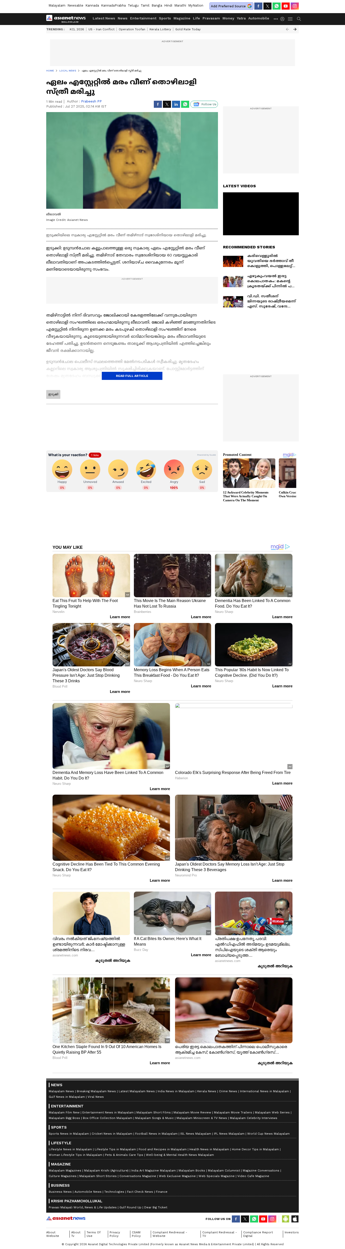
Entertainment (143, 18)
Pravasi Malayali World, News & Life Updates (83, 1207)
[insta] (295, 6)
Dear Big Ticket (155, 1207)
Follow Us (209, 104)
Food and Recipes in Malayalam (163, 1149)
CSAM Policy (136, 1234)
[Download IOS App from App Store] (295, 1218)
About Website (52, 1234)
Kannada (92, 5)
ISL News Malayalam (195, 1133)
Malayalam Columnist (224, 1170)
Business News (60, 1191)
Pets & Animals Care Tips (124, 1155)
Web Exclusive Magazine (177, 1176)
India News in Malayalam (176, 1091)
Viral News (96, 1097)
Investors (292, 1232)
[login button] (283, 19)
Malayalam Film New (64, 1112)
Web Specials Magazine (217, 1176)
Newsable (75, 5)
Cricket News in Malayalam (112, 1133)
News (123, 18)
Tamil (145, 5)
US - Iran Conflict (101, 29)
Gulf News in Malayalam (67, 1097)
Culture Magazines (63, 1176)
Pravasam (211, 18)
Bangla (157, 5)
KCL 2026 (77, 29)
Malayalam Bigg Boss (64, 1118)
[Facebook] (258, 6)
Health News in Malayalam (209, 1149)
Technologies (114, 1191)
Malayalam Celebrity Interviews (253, 1118)
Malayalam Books (192, 1170)
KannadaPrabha (113, 5)
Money (228, 18)
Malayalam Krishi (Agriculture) (106, 1170)
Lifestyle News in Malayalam (70, 1149)
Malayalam (56, 5)
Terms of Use (94, 1234)
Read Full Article (132, 376)
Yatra (241, 18)
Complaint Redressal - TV (219, 1234)
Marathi (180, 5)
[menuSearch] (299, 19)
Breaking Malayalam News (96, 1091)
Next (295, 29)
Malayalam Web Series (272, 1112)
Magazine (182, 18)
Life (196, 18)
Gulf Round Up (130, 1207)
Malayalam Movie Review (192, 1112)
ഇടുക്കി (53, 394)
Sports (165, 18)
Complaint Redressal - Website (170, 1234)
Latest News (104, 18)
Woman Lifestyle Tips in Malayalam (75, 1155)
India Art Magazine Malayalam (153, 1170)
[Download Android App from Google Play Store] (286, 1218)
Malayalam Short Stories (98, 1176)
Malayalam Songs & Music (154, 1118)
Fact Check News (140, 1191)
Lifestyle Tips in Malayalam (115, 1149)
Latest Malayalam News (137, 1091)
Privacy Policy (115, 1234)
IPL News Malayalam (229, 1133)
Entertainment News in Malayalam (108, 1112)
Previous (287, 29)
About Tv (75, 1234)
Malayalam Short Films (153, 1112)
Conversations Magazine (137, 1176)
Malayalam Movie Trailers (233, 1112)
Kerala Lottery (160, 29)
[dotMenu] (276, 19)
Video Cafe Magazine (253, 1176)
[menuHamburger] (290, 19)
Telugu (133, 5)
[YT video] (286, 6)
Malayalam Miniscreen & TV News (202, 1118)
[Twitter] (267, 6)
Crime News (228, 1091)
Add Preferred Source (228, 6)
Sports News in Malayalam (69, 1133)
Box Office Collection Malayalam (107, 1118)
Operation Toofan (132, 29)
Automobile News (88, 1191)
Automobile (258, 18)
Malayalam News (61, 1091)
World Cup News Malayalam (268, 1133)
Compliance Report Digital (258, 1234)
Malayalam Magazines (65, 1170)
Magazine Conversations (261, 1170)
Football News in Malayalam (156, 1133)
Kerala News (206, 1091)
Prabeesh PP (91, 101)
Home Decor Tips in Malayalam (255, 1149)
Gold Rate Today (188, 29)
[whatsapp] (277, 6)
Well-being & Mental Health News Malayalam (180, 1155)
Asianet (65, 1218)
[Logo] (67, 19)
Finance (161, 1191)
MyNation (195, 5)
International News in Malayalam (264, 1091)
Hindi (168, 5)
